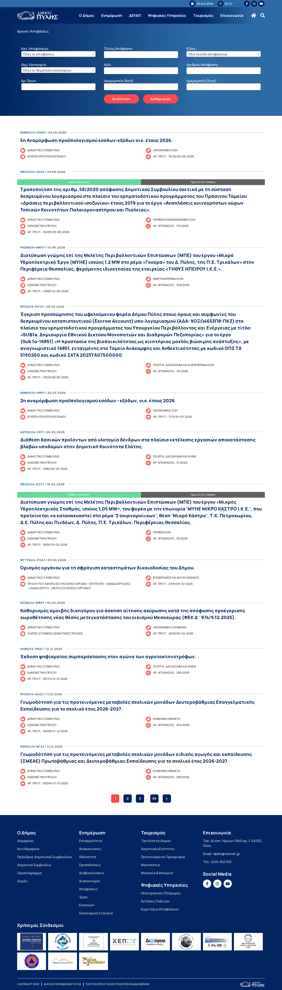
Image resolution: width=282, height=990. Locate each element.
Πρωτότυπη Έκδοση (203, 182)
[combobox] (58, 54)
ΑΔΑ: (107, 64)
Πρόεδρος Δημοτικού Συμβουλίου (44, 857)
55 (154, 798)
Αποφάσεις (88, 889)
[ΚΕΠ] (124, 941)
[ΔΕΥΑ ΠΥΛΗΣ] (248, 941)
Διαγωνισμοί (89, 881)
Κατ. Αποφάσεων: (35, 48)
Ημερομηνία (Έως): (201, 81)
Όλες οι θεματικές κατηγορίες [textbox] (47, 70)
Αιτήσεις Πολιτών (155, 901)
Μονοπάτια (150, 865)
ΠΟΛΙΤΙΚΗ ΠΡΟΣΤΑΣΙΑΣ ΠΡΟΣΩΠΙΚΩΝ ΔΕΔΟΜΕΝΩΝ (117, 984)
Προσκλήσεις (90, 865)
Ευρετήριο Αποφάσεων (160, 909)
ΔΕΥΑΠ (135, 15)
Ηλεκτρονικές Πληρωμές (161, 893)
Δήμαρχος (25, 841)
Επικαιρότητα (90, 841)
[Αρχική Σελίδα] (37, 15)
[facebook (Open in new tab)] (247, 4)
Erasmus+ (87, 905)
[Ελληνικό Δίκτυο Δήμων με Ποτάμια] (62, 941)
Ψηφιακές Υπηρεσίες (167, 15)
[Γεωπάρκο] (186, 941)
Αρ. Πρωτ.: (29, 81)
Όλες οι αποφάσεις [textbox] (38, 54)
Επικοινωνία (231, 15)
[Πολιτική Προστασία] (31, 961)
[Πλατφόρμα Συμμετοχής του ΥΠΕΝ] (31, 941)
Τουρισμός (203, 15)
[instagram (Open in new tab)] (254, 4)
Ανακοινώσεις (90, 849)
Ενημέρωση (111, 15)
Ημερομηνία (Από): (119, 81)
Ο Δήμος (86, 15)
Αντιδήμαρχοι (28, 849)
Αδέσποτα (87, 857)
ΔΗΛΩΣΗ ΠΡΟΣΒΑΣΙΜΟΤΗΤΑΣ (62, 984)
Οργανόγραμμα (29, 873)
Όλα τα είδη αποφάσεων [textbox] (207, 54)
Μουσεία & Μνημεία (157, 873)
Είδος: (191, 48)
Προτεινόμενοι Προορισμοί (163, 857)
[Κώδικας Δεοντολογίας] (93, 941)
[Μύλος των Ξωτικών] (93, 961)
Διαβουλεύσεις (91, 873)
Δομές (22, 881)
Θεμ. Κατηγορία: (34, 64)
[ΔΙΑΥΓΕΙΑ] (155, 941)
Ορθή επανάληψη (79, 182)
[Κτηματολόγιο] (62, 961)
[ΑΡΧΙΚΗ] (253, 15)
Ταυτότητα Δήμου (156, 841)
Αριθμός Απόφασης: (202, 64)
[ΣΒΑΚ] (217, 941)
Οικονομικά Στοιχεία (96, 913)
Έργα (83, 897)
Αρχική (22, 31)
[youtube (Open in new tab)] (261, 4)
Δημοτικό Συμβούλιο (34, 865)
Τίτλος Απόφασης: (118, 48)
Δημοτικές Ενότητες (158, 849)
